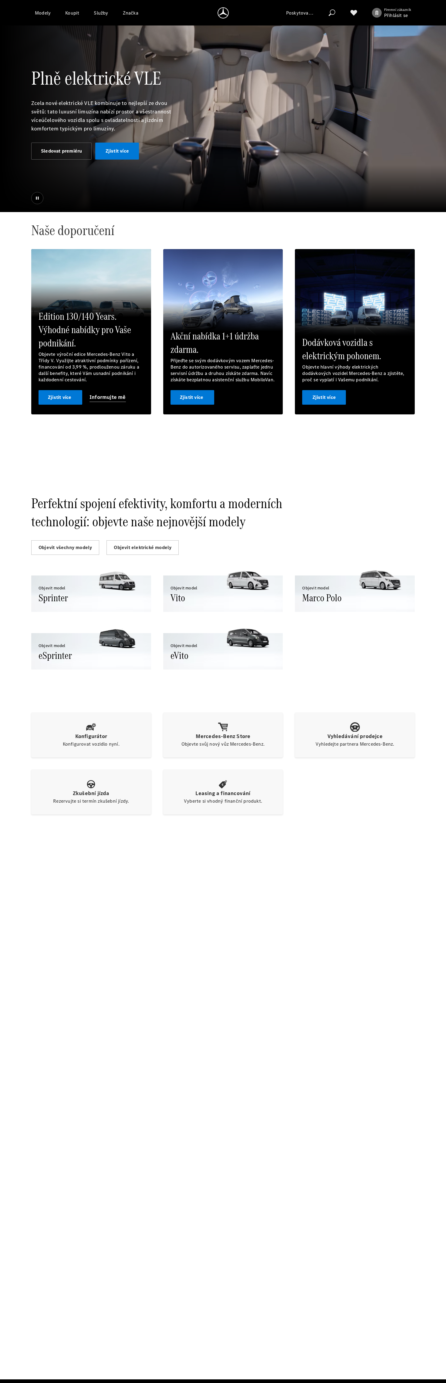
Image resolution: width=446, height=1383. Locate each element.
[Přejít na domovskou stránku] (223, 13)
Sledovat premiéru (61, 151)
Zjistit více (117, 151)
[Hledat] (332, 13)
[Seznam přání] (354, 13)
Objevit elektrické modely (142, 547)
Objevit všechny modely (65, 547)
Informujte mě (108, 397)
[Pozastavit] (37, 198)
